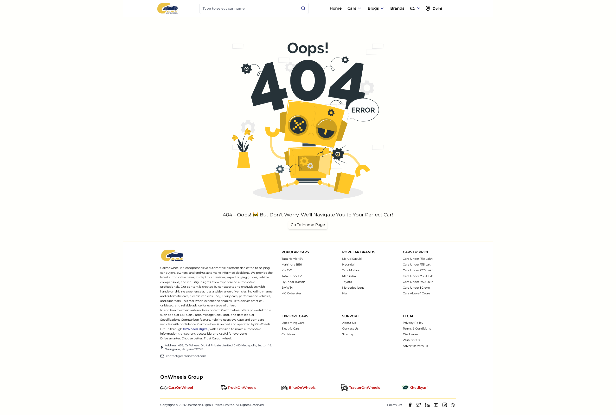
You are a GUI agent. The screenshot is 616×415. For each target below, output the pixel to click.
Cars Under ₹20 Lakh (418, 270)
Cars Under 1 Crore (416, 287)
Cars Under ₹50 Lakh (418, 282)
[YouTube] (436, 404)
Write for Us (411, 340)
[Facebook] (410, 404)
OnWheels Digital (195, 329)
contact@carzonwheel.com (186, 356)
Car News (288, 334)
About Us (349, 322)
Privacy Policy (413, 322)
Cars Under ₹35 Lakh (418, 276)
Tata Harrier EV (292, 258)
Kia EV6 (287, 270)
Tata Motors (350, 270)
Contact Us (350, 328)
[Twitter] (418, 404)
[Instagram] (444, 404)
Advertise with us (415, 346)
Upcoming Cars (293, 322)
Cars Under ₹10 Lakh (418, 258)
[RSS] (453, 404)
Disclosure (410, 334)
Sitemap (348, 334)
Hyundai (348, 264)
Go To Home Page (308, 224)
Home (336, 8)
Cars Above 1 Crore (416, 293)
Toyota (347, 282)
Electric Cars (291, 328)
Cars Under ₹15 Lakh (417, 264)
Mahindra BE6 (292, 264)
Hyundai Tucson (293, 282)
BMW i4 (287, 287)
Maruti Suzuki (352, 258)
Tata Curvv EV (292, 276)
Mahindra (349, 276)
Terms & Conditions (417, 328)
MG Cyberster (291, 293)
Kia (344, 293)
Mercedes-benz (353, 287)
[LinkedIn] (427, 404)
